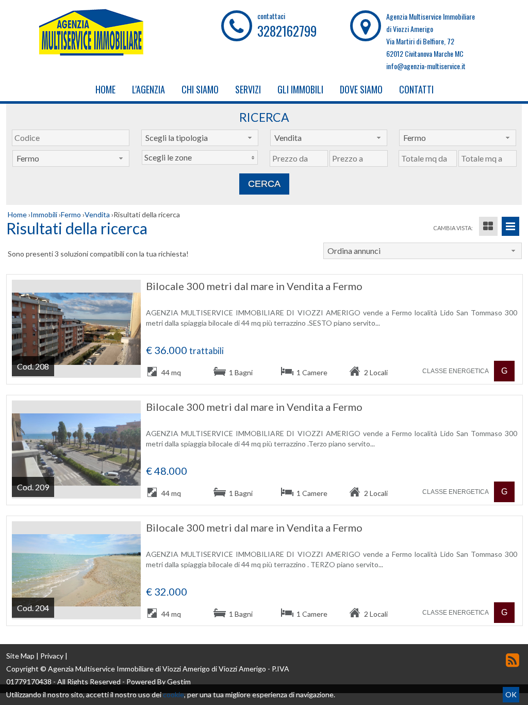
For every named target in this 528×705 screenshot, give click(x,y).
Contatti (416, 89)
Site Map (20, 655)
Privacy (51, 655)
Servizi (248, 89)
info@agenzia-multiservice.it (426, 65)
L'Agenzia (148, 89)
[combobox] (199, 138)
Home (105, 89)
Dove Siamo (361, 89)
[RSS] (512, 659)
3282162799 (287, 30)
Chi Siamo (200, 89)
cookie (173, 694)
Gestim (179, 681)
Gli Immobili (300, 89)
